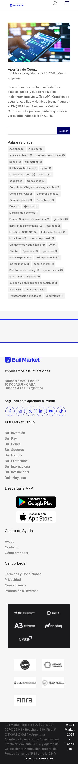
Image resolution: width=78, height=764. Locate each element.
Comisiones (36, 180)
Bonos (15, 161)
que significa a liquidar (24, 276)
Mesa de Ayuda (24, 73)
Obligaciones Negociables (27, 244)
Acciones (16, 148)
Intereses (53, 225)
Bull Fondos (13, 455)
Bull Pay (11, 438)
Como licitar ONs (21, 193)
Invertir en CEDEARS (23, 232)
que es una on (53, 270)
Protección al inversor (21, 591)
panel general (44, 263)
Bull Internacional (18, 466)
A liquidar (35, 148)
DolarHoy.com (15, 478)
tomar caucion (35, 289)
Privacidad (13, 580)
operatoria (50, 251)
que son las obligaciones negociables (33, 282)
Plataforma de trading (24, 270)
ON (52, 244)
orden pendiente (47, 257)
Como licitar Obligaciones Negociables (34, 187)
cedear (45, 174)
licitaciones (17, 238)
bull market (33, 161)
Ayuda (9, 541)
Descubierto (46, 200)
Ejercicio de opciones (23, 212)
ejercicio (30, 206)
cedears (16, 180)
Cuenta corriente (21, 200)
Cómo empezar (16, 553)
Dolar (14, 206)
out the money (19, 263)
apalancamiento (20, 155)
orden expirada (20, 257)
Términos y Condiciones (23, 574)
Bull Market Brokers (23, 168)
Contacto (12, 547)
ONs (13, 251)
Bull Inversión (15, 433)
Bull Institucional (17, 472)
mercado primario (42, 238)
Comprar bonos (48, 193)
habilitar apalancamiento (25, 225)
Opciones (30, 251)
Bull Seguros (14, 450)
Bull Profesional (16, 461)
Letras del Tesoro (53, 232)
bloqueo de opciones (50, 155)
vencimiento (54, 295)
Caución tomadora (22, 174)
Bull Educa (13, 444)
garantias (61, 219)
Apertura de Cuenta (23, 69)
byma (46, 168)
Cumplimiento (15, 585)
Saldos (15, 289)
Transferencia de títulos (25, 295)
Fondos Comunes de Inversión (29, 219)
